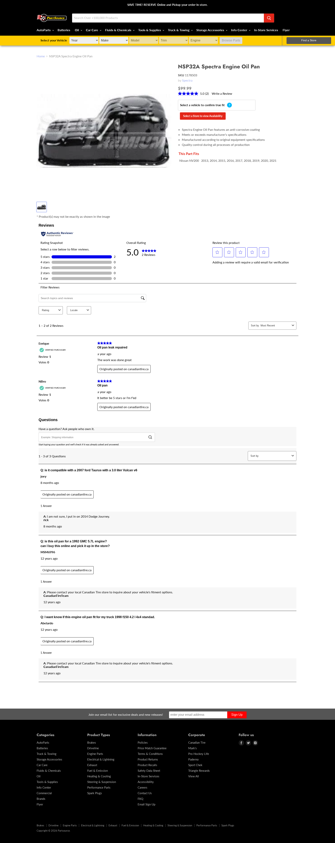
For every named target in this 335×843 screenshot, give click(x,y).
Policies (143, 742)
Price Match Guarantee (152, 748)
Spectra (187, 80)
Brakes (91, 742)
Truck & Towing (179, 30)
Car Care (92, 30)
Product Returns (148, 759)
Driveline (93, 748)
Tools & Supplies (150, 30)
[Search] (269, 18)
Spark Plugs (94, 793)
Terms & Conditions (150, 753)
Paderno (193, 759)
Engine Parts (95, 753)
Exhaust (92, 765)
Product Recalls (147, 765)
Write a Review (222, 93)
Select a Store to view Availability (202, 116)
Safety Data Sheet (149, 770)
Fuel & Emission (97, 770)
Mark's (192, 748)
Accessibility (146, 782)
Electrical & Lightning (100, 759)
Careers (142, 787)
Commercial (44, 793)
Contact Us (145, 793)
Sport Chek (195, 765)
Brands (41, 798)
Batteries (64, 30)
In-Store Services (266, 30)
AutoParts (44, 30)
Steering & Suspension (101, 782)
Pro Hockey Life (198, 753)
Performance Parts (99, 787)
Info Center (239, 30)
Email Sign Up (146, 804)
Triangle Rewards (199, 770)
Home (41, 56)
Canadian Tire (196, 742)
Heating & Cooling (99, 776)
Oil (77, 30)
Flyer (286, 30)
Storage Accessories (210, 30)
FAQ (140, 798)
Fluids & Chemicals (118, 30)
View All (193, 776)
